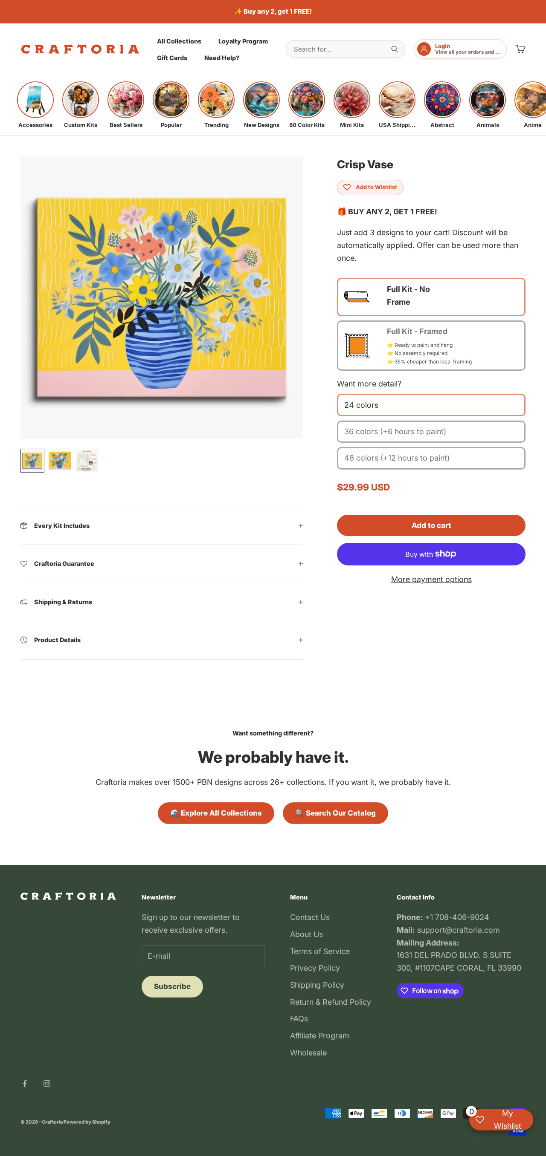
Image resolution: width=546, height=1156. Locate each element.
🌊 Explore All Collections (216, 813)
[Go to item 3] (87, 461)
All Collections (179, 40)
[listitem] (35, 104)
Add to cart (431, 525)
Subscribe (172, 986)
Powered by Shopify (87, 1122)
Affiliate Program (319, 1035)
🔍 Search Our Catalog (335, 813)
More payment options (431, 579)
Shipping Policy (317, 984)
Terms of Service (320, 951)
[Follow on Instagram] (47, 1083)
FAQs (299, 1018)
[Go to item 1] (32, 461)
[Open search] (394, 49)
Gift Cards (172, 57)
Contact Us (310, 917)
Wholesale (308, 1052)
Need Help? (221, 57)
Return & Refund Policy (330, 1001)
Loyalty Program (243, 40)
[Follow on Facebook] (24, 1083)
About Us (306, 934)
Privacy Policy (315, 967)
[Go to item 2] (60, 461)
